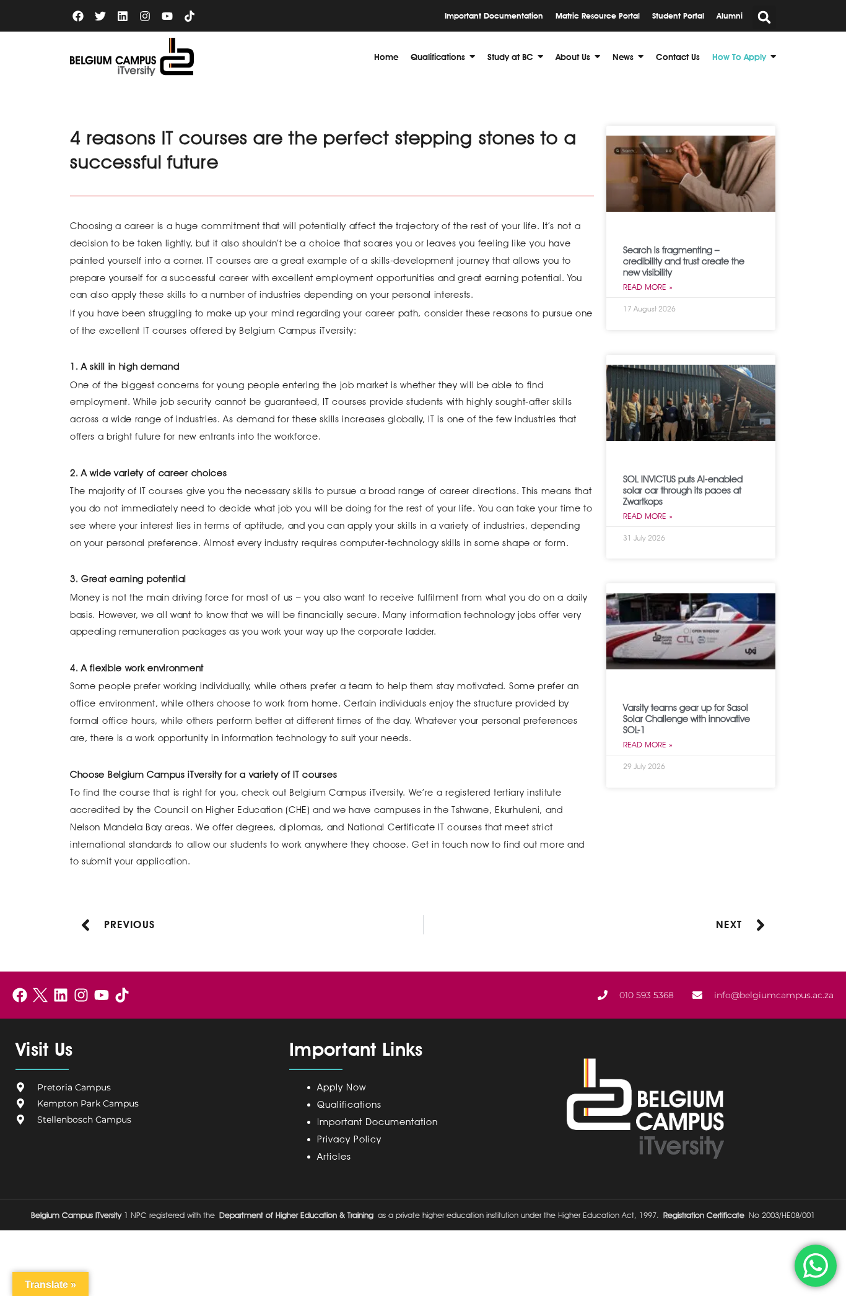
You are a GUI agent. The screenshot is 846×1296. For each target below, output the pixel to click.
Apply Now (341, 1087)
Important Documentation (377, 1122)
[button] (764, 17)
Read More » (648, 287)
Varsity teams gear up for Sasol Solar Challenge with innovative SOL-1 (686, 719)
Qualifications (349, 1104)
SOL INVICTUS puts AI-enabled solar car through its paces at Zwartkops (683, 490)
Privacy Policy (352, 1139)
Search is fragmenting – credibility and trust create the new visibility (683, 261)
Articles (334, 1156)
